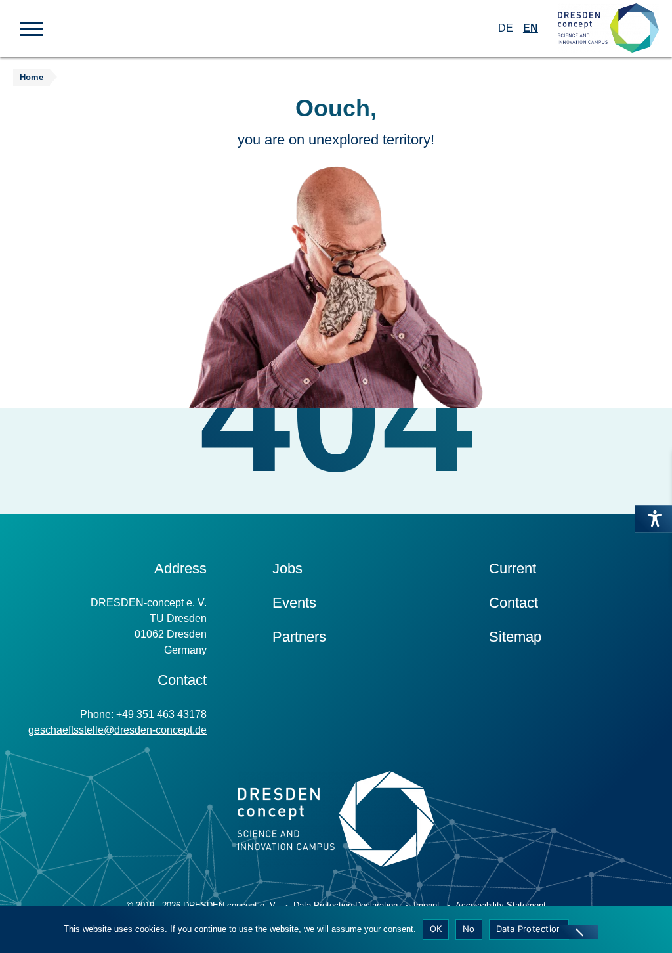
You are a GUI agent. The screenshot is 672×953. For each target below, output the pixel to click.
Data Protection (529, 928)
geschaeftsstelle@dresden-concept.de (117, 730)
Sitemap (515, 637)
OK (436, 928)
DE (505, 27)
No (469, 928)
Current (512, 568)
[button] (31, 27)
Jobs (287, 568)
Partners (299, 637)
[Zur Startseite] (608, 28)
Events (294, 602)
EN (530, 27)
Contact (513, 602)
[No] (578, 932)
